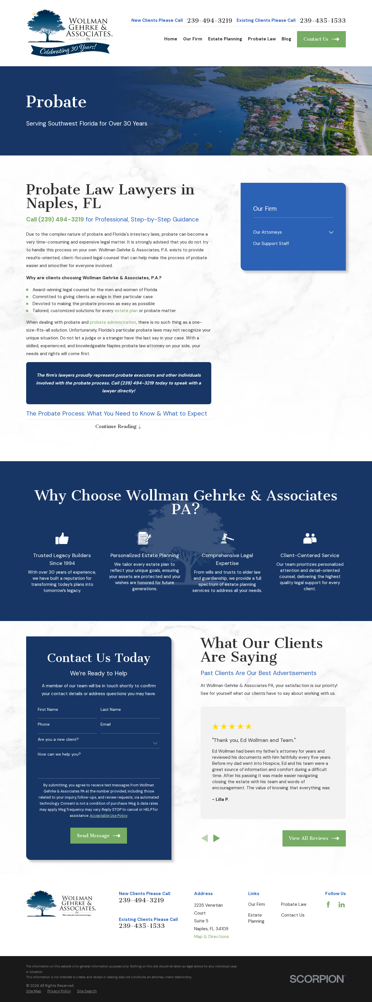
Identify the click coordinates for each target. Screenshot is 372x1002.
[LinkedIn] (342, 904)
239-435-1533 (323, 21)
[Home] (70, 33)
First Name (48, 709)
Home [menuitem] (170, 39)
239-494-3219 (209, 21)
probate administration (113, 322)
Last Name (111, 709)
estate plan (126, 311)
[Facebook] (328, 904)
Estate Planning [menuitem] (225, 39)
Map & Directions (211, 937)
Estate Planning (256, 918)
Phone (44, 724)
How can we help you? (59, 754)
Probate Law (293, 904)
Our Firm (256, 904)
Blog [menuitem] (286, 39)
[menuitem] (289, 232)
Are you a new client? (58, 739)
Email (106, 724)
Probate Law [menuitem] (262, 39)
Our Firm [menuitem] (192, 39)
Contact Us (293, 915)
